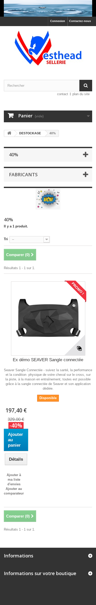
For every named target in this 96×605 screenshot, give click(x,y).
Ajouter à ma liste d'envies (14, 479)
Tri (6, 239)
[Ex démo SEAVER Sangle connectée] (48, 318)
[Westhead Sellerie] (48, 48)
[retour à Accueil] (9, 133)
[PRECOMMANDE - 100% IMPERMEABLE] (48, 8)
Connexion (57, 21)
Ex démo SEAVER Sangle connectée (48, 359)
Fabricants (23, 174)
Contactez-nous (80, 21)
